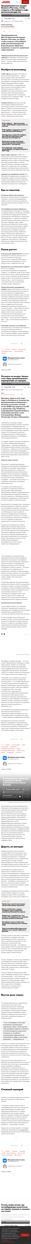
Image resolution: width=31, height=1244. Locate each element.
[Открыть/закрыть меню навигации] (16, 2)
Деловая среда (5, 747)
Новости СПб (21, 349)
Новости (14, 349)
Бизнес (3, 752)
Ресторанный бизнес (7, 351)
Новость (7, 349)
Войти (25, 2)
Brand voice (18, 752)
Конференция (10, 752)
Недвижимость (21, 750)
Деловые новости (11, 1150)
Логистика (14, 1148)
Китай (3, 1150)
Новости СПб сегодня (7, 1152)
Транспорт (22, 1148)
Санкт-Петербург (18, 351)
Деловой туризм (16, 745)
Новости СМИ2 (6, 370)
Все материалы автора (8, 28)
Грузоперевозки (18, 1152)
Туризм (24, 745)
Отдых (18, 749)
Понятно (25, 1235)
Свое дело (4, 353)
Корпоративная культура (8, 749)
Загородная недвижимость (8, 750)
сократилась (24, 1127)
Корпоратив (13, 747)
